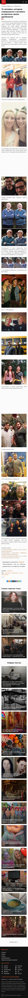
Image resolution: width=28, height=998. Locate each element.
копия (21, 573)
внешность (8, 573)
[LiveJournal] (15, 581)
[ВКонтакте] (7, 581)
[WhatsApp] (19, 581)
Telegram (21, 562)
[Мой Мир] (11, 581)
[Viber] (17, 581)
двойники (15, 573)
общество (17, 6)
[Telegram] (20, 581)
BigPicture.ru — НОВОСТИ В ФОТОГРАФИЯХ (11, 979)
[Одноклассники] (9, 581)
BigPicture (10, 6)
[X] (13, 581)
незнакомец (4, 574)
